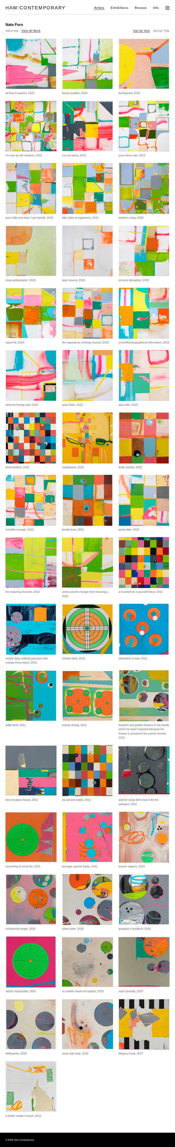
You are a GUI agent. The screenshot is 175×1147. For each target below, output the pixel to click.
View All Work (30, 31)
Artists (99, 8)
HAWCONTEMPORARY (35, 7)
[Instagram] (167, 8)
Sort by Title (161, 31)
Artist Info (12, 31)
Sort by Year (141, 31)
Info (156, 8)
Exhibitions (119, 8)
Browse (141, 8)
